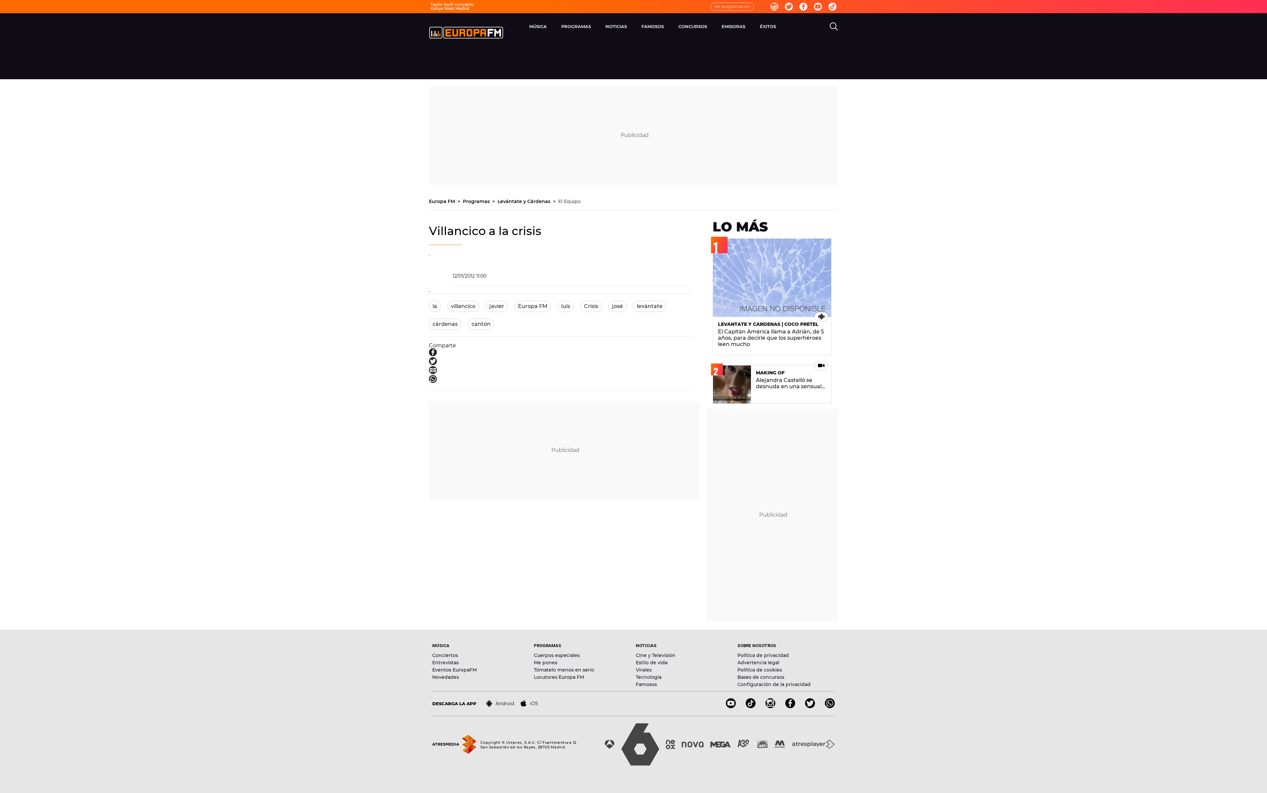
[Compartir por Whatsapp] (433, 381)
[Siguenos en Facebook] (790, 706)
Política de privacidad (763, 655)
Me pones (545, 663)
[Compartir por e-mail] (433, 372)
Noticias (616, 26)
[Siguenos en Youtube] (731, 706)
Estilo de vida (651, 663)
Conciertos (445, 655)
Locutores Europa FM (559, 677)
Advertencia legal (758, 663)
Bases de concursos (760, 677)
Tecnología (649, 677)
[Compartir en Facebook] (433, 354)
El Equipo (569, 201)
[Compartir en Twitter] (433, 363)
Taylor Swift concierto (452, 4)
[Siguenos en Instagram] (770, 706)
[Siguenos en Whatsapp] (830, 706)
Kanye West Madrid (450, 8)
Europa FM (442, 201)
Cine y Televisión (655, 655)
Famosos (652, 26)
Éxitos (768, 26)
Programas (576, 26)
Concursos (692, 26)
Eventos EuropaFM (454, 670)
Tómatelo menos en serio (564, 670)
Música (538, 26)
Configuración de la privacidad (774, 684)
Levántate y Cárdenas (525, 201)
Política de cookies (759, 670)
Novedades (445, 677)
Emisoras (733, 26)
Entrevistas (445, 663)
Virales (644, 670)
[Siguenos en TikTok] (751, 706)
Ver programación (732, 6)
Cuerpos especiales (557, 655)
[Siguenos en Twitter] (810, 706)
